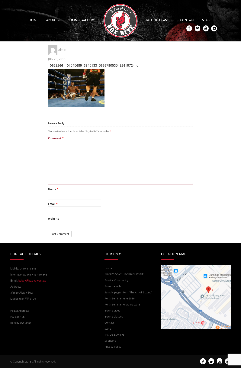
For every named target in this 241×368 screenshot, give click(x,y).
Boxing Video (112, 310)
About (52, 20)
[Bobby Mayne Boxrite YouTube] (219, 361)
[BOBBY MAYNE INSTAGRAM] (214, 28)
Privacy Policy (112, 346)
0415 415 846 (28, 268)
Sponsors (110, 340)
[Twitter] (211, 361)
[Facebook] (203, 361)
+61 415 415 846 (37, 274)
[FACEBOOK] (189, 28)
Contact (187, 20)
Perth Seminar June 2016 (119, 298)
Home (34, 20)
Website (53, 218)
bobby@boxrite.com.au (32, 280)
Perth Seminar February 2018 (122, 304)
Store (207, 20)
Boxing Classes (159, 20)
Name (53, 189)
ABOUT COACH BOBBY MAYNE (123, 274)
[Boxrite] (120, 20)
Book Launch (112, 286)
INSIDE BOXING (114, 334)
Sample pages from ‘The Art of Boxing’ (128, 292)
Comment (56, 138)
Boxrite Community (116, 280)
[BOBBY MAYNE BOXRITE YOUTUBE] (205, 28)
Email (53, 204)
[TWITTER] (197, 28)
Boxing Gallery (81, 20)
